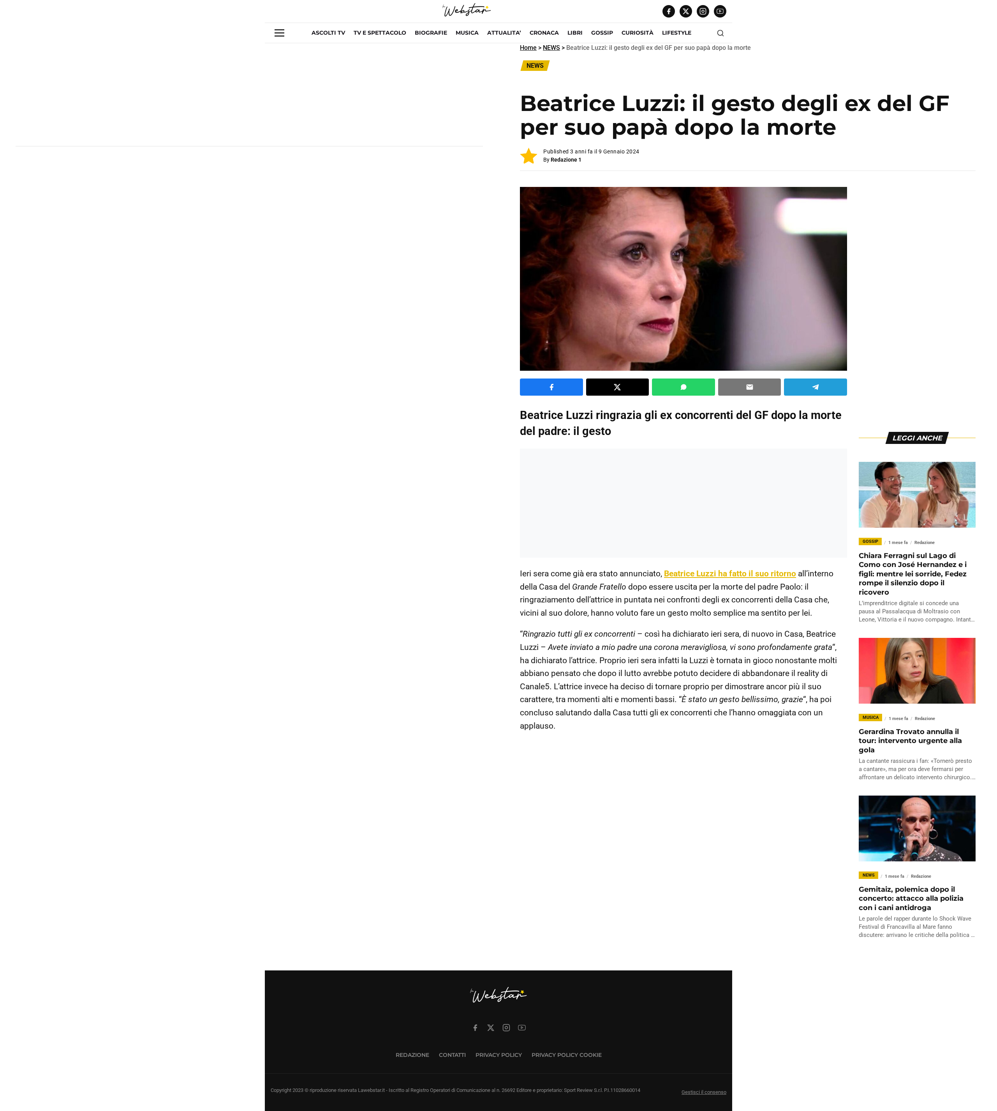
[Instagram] (703, 11)
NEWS (551, 47)
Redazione (412, 1054)
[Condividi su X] (617, 387)
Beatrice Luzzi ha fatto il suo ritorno (730, 573)
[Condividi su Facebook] (551, 387)
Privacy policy (499, 1054)
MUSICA (467, 32)
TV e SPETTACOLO (380, 32)
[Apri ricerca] (720, 33)
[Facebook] (668, 11)
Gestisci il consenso (704, 1092)
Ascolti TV (328, 32)
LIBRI (575, 32)
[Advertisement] (249, 97)
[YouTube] (720, 11)
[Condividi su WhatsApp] (683, 387)
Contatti (452, 1054)
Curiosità (638, 32)
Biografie (431, 32)
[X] (686, 11)
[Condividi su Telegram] (815, 387)
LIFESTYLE (676, 32)
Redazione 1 (566, 160)
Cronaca (544, 32)
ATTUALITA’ (504, 32)
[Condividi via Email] (749, 387)
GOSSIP (602, 32)
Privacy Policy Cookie (567, 1054)
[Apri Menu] (279, 32)
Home (528, 47)
